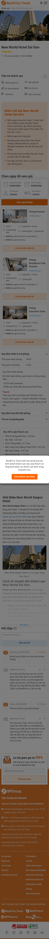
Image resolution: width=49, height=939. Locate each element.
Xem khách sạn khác (24, 477)
